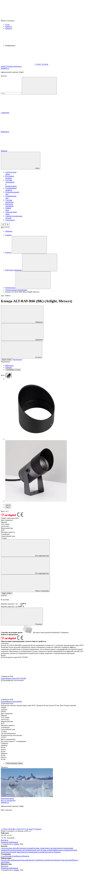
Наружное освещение (9, 205)
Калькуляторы (54, 860)
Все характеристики (42, 555)
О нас (7, 24)
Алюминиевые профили (11, 189)
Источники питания (9, 177)
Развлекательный (7, 798)
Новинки (8, 231)
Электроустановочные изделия (32, 852)
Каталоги (4, 860)
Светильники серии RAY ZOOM (13, 678)
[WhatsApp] (17, 64)
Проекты (8, 28)
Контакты (18, 66)
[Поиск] (39, 86)
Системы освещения (9, 201)
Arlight (16, 844)
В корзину (38, 624)
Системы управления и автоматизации (47, 848)
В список (38, 357)
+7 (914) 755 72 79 (21, 829)
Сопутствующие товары (14, 763)
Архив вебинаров (26, 860)
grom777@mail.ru (35, 829)
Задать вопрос (7, 359)
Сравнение (39, 339)
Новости (8, 26)
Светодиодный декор (13, 852)
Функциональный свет (16, 850)
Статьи (35, 860)
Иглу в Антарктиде (8, 800)
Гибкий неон (8, 209)
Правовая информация (9, 842)
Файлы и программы (42, 591)
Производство (10, 856)
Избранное (38, 322)
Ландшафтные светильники (11, 701)
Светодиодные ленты (9, 848)
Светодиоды (10, 220)
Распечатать (17, 359)
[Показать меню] (29, 245)
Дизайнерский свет (32, 850)
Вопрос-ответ (43, 860)
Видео (10, 860)
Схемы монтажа (65, 860)
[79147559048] (17, 827)
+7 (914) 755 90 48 (7, 829)
